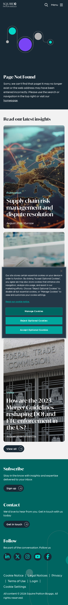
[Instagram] (27, 557)
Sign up (11, 488)
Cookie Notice (13, 575)
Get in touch (14, 524)
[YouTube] (37, 557)
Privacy (57, 575)
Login (34, 581)
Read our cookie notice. (18, 301)
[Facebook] (48, 557)
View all (11, 448)
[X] (17, 557)
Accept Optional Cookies (34, 330)
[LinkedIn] (7, 557)
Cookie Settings (14, 586)
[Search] (46, 4)
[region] (34, 302)
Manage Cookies (34, 311)
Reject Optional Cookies (33, 320)
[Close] (61, 271)
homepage (10, 100)
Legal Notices (37, 575)
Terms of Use (17, 581)
